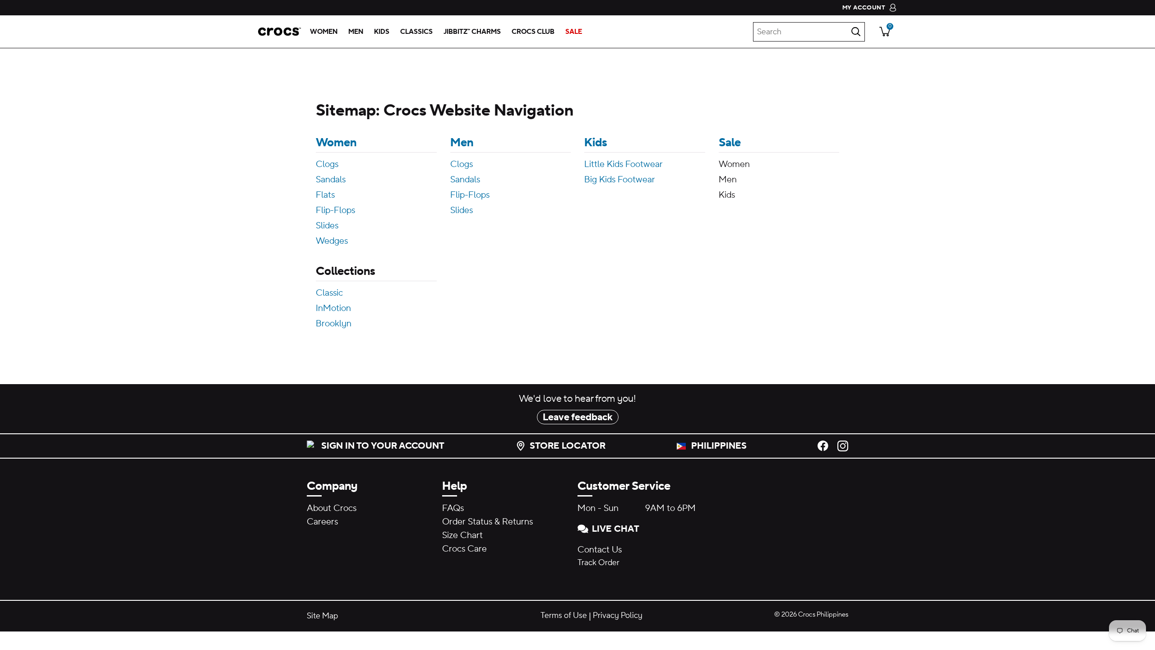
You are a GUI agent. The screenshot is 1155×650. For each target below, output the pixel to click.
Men (461, 142)
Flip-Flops (335, 210)
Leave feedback (578, 417)
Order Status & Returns (487, 522)
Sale (730, 142)
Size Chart (462, 535)
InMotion (333, 308)
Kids (595, 142)
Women (336, 142)
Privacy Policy (617, 615)
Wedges (332, 241)
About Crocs (331, 508)
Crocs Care (464, 549)
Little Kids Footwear (623, 164)
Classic (329, 293)
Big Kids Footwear (619, 180)
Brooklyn (333, 324)
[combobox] (809, 32)
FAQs (453, 508)
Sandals (331, 180)
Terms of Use (564, 615)
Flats (325, 195)
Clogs (327, 164)
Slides (327, 226)
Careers (322, 522)
